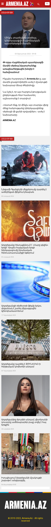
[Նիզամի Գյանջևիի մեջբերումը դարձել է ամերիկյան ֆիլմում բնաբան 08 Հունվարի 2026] (25, 144)
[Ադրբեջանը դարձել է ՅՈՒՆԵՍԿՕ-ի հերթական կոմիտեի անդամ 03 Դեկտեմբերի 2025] (25, 318)
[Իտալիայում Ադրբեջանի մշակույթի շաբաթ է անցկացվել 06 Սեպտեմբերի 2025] (25, 432)
